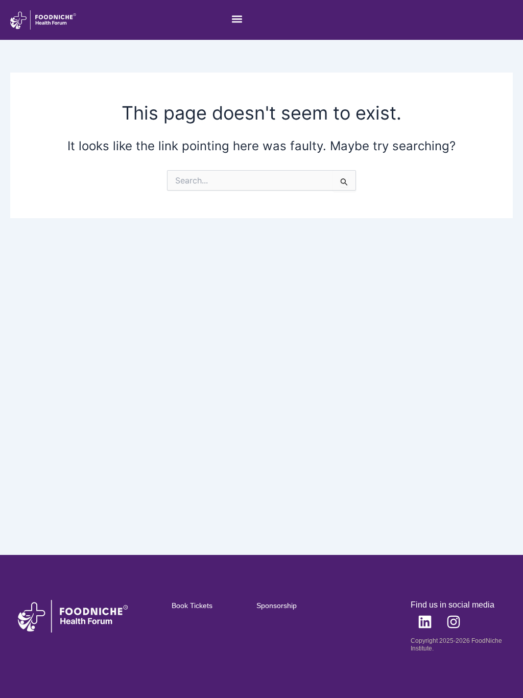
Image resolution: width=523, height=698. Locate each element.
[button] (236, 18)
